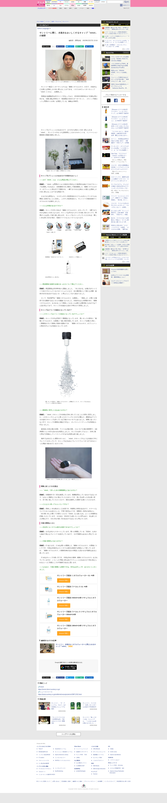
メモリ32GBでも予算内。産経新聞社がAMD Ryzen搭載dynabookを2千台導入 (119, 65)
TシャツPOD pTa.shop (116, 765)
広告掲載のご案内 (66, 781)
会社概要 (100, 781)
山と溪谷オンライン (81, 763)
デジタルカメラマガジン (45, 768)
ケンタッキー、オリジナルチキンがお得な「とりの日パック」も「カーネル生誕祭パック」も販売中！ (117, 42)
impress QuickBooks (115, 754)
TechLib (95, 774)
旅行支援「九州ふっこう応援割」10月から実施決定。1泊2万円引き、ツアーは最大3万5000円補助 (117, 246)
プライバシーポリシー (90, 781)
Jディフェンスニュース (99, 751)
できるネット (42, 771)
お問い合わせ (55, 781)
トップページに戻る (68, 734)
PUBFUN (110, 757)
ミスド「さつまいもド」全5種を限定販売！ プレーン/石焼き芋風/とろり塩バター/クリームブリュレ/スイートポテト (117, 33)
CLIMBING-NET (80, 765)
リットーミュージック (82, 749)
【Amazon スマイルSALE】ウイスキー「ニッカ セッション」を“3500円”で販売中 (119, 118)
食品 (65, 8)
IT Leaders (41, 757)
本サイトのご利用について (43, 781)
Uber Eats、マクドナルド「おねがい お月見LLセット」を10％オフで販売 (119, 155)
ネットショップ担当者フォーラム (63, 751)
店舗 (60, 8)
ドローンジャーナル (44, 760)
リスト (53, 46)
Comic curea (113, 751)
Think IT (41, 749)
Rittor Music (77, 746)
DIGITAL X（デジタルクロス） (63, 760)
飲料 (70, 8)
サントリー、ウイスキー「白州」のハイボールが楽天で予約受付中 (89, 705)
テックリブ (94, 771)
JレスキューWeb (97, 757)
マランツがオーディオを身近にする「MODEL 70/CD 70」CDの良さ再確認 (120, 58)
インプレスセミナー (60, 757)
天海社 (112, 749)
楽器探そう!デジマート (82, 751)
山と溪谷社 (77, 760)
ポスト (47, 46)
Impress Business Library (61, 754)
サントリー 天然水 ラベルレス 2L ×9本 (72, 587)
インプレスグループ (109, 781)
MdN (92, 763)
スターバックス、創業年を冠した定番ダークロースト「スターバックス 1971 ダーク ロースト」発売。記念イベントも (120, 180)
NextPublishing (59, 771)
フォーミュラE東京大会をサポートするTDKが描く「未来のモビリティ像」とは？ (120, 79)
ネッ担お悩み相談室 (44, 763)
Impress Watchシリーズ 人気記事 (116, 235)
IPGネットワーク (112, 763)
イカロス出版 (94, 746)
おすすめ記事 (110, 265)
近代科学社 (77, 768)
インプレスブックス (60, 768)
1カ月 (126, 24)
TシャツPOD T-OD (81, 754)
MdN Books (96, 765)
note (81, 46)
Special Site (110, 52)
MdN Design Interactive (99, 768)
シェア (61, 46)
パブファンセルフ (114, 760)
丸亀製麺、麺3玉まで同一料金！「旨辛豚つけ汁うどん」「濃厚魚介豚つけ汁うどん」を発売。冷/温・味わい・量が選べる (117, 29)
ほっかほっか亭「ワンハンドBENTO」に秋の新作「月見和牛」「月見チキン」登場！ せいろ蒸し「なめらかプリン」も (120, 214)
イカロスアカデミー (98, 760)
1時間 (105, 24)
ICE (109, 746)
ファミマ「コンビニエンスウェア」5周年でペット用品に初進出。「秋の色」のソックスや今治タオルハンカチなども (120, 199)
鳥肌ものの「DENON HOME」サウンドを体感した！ (119, 72)
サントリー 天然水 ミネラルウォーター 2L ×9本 (75, 575)
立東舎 (78, 757)
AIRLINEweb (96, 749)
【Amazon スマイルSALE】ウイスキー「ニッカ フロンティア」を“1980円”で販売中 (120, 111)
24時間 (112, 24)
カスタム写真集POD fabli (117, 768)
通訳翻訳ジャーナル (98, 754)
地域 (88, 8)
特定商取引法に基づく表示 (124, 781)
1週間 (119, 24)
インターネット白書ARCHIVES (47, 774)
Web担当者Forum (43, 751)
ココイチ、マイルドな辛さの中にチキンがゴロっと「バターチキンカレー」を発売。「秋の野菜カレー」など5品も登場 (120, 207)
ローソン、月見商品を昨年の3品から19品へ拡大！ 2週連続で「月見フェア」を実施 (120, 140)
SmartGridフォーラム (60, 749)
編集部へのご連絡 (77, 781)
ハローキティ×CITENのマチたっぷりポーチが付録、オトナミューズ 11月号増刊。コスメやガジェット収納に (117, 259)
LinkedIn (91, 46)
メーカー (81, 8)
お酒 (75, 8)
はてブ (71, 46)
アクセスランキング (112, 22)
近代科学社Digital (80, 771)
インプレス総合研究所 (44, 754)
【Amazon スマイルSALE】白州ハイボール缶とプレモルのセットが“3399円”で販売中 (120, 126)
